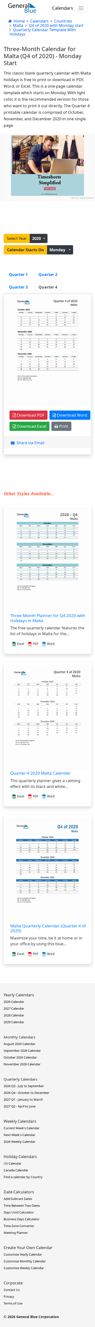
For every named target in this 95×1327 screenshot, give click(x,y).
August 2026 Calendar (19, 1044)
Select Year (17, 238)
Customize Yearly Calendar (23, 1254)
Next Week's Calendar (19, 1135)
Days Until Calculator (19, 1212)
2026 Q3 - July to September (24, 1086)
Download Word (71, 415)
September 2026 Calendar (22, 1050)
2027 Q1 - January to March (23, 1099)
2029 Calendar (14, 1022)
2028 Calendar (14, 1015)
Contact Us (12, 1290)
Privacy (9, 1296)
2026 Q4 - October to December (26, 1093)
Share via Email (29, 442)
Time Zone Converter (19, 1226)
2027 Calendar (14, 1008)
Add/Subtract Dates (18, 1199)
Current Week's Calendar (21, 1128)
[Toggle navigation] (81, 8)
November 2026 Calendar (22, 1064)
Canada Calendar (16, 1170)
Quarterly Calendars (20, 1079)
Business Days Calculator (21, 1219)
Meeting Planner (16, 1232)
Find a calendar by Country (23, 1177)
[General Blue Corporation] (22, 8)
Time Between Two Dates (22, 1205)
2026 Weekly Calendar (19, 1141)
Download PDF (30, 415)
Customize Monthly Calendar (25, 1261)
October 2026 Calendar (20, 1057)
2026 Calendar (14, 1001)
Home (19, 21)
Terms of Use (13, 1303)
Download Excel (31, 426)
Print (63, 426)
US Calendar (12, 1163)
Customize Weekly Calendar (24, 1268)
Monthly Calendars (19, 1037)
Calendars (62, 8)
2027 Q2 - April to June (20, 1106)
